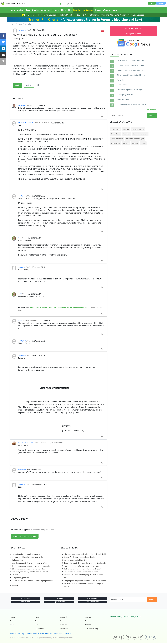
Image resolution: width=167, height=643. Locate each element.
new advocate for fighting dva (75, 560)
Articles (20, 10)
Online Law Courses (84, 10)
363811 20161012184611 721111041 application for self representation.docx (59, 307)
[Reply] (101, 116)
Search (152, 115)
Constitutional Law (138, 129)
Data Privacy (120, 15)
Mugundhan (22, 105)
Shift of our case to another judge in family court (82, 569)
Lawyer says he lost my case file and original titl (30, 572)
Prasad (20, 320)
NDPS (84, 15)
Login (152, 3)
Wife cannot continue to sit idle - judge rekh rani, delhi (85, 554)
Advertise (29, 634)
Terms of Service (38, 634)
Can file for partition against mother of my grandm (31, 566)
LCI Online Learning (91, 629)
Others (143, 143)
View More (13, 585)
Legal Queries (32, 10)
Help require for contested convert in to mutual (82, 566)
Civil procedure (17, 560)
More (115, 10)
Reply (17, 85)
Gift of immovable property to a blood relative (29, 569)
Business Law (115, 129)
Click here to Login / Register (24, 536)
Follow (28, 85)
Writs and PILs (107, 15)
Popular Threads (59, 602)
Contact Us (67, 634)
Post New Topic (92, 598)
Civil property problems (21, 578)
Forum (12, 621)
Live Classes (29, 15)
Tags (86, 621)
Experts (55, 10)
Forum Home (25, 598)
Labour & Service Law (140, 134)
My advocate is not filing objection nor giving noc (82, 572)
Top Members (39, 629)
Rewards (88, 617)
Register (161, 3)
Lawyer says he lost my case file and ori (130, 60)
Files (70, 10)
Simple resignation (123, 99)
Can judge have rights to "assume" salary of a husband (85, 581)
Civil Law (126, 129)
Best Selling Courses (47, 15)
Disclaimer (48, 634)
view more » (152, 109)
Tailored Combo (67, 15)
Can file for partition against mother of (130, 65)
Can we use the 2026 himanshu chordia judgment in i (32, 581)
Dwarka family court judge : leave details (79, 557)
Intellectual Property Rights (135, 139)
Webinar (107, 10)
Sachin (20, 238)
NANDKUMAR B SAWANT (25, 123)
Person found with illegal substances (26, 554)
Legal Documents (117, 139)
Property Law (115, 143)
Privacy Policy (58, 634)
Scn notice (15, 575)
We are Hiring (19, 634)
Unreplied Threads (133, 34)
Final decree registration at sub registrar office (29, 563)
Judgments (45, 10)
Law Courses (72, 4)
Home (12, 10)
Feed (36, 625)
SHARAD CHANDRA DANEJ (25, 443)
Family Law (126, 134)
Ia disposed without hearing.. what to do (27, 557)
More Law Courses (136, 15)
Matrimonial (93, 15)
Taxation (126, 143)
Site (64, 4)
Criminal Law (115, 134)
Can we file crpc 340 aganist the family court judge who (85, 563)
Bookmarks (64, 629)
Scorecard (63, 617)
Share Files (63, 625)
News (63, 10)
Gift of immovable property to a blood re (131, 75)
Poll (61, 621)
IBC (78, 15)
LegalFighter (23, 30)
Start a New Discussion (133, 28)
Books (98, 10)
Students (135, 143)
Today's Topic (59, 598)
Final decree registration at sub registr (130, 90)
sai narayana (22, 469)
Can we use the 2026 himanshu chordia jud (132, 104)
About (12, 634)
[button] (102, 31)
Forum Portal (25, 602)
